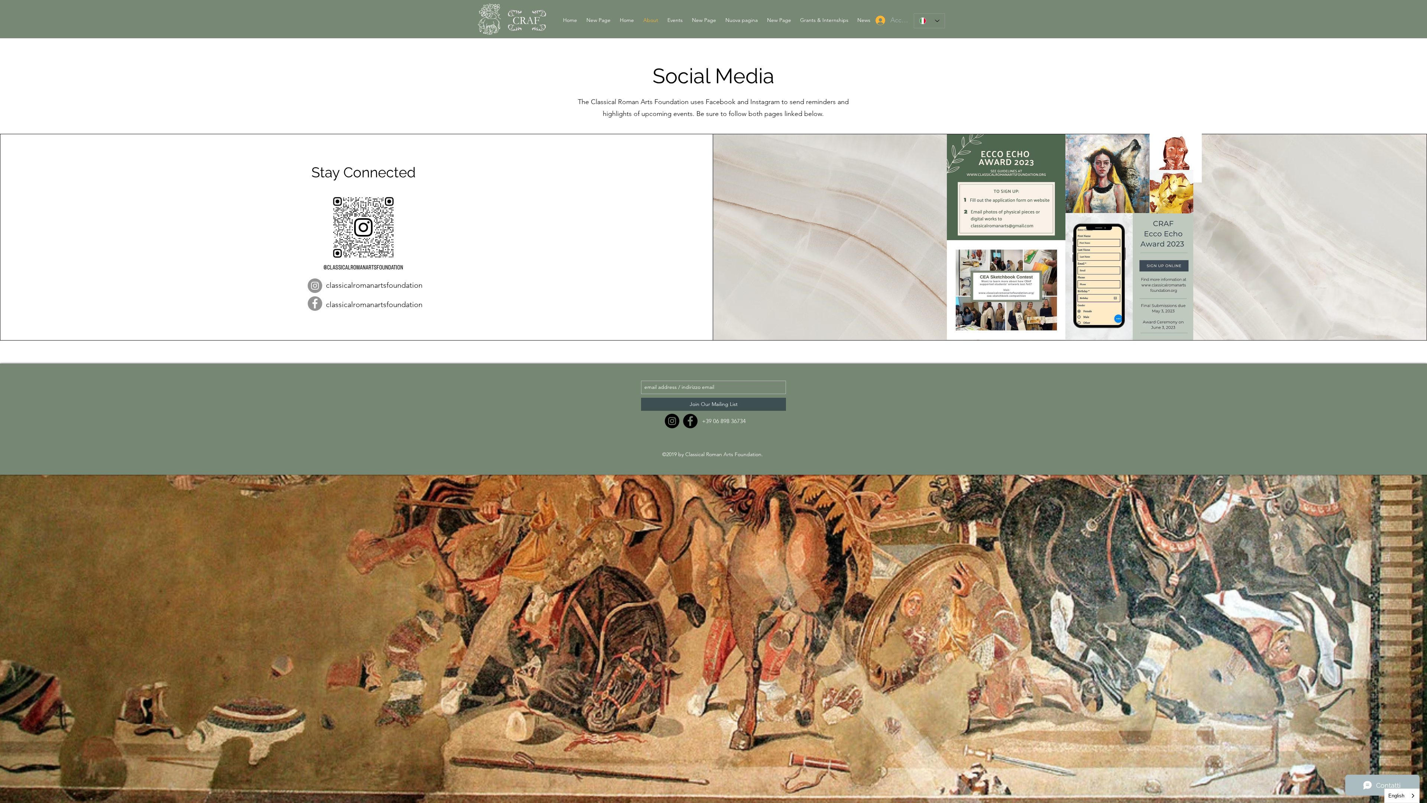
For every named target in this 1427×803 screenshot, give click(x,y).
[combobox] (1402, 796)
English (1396, 796)
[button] (674, 20)
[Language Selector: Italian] (929, 20)
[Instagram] (315, 285)
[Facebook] (315, 303)
